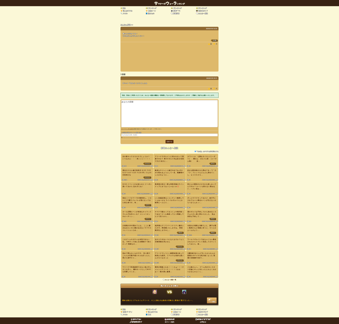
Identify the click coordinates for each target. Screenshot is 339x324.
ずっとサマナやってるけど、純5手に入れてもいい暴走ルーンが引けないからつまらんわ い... (201, 200)
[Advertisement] (169, 59)
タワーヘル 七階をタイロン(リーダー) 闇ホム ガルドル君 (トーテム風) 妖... (202, 158)
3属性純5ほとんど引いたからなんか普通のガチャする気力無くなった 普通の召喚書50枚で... (201, 255)
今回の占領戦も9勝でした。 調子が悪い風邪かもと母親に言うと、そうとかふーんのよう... (201, 228)
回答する (169, 142)
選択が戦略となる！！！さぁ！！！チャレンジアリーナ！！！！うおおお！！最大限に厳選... (169, 269)
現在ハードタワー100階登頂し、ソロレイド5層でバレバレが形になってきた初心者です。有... (137, 200)
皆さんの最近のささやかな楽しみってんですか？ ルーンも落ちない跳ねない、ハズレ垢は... (201, 186)
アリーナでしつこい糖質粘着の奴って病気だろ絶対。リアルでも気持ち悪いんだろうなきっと (169, 255)
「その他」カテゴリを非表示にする (207, 151)
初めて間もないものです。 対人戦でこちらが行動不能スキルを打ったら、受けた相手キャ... (137, 255)
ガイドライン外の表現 (127, 129)
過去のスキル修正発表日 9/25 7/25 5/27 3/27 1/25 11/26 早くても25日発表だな (137, 172)
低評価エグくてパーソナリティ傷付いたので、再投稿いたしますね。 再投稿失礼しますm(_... (169, 228)
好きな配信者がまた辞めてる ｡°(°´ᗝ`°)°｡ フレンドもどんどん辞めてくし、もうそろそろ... (201, 172)
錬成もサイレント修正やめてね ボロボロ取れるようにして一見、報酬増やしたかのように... (169, 172)
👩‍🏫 (202, 11)
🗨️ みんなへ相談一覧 (169, 280)
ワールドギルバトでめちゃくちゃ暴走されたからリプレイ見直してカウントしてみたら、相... (201, 241)
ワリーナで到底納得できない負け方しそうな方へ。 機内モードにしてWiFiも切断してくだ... (137, 269)
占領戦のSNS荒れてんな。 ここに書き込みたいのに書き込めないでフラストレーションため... (137, 228)
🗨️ (175, 13)
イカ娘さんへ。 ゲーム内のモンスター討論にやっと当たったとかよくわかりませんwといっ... (201, 269)
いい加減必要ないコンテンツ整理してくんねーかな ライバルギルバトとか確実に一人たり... (169, 200)
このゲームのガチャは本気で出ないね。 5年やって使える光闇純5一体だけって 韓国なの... (137, 241)
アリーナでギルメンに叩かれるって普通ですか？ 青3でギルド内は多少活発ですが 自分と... (169, 158)
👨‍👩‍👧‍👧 (175, 11)
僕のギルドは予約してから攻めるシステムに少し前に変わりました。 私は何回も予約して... (201, 214)
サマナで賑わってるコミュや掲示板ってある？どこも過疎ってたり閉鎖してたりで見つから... (169, 214)
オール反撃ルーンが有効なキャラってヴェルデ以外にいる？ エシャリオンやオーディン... (137, 214)
